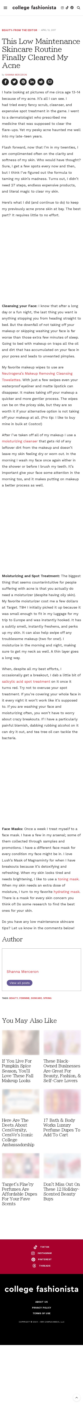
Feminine (24, 998)
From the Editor (25, 30)
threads (44, 1265)
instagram (45, 1253)
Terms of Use (42, 1313)
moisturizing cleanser (20, 441)
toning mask (68, 879)
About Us (41, 1302)
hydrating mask (66, 892)
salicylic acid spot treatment (26, 681)
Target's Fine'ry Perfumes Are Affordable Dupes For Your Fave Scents (19, 1194)
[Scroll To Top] (76, 1397)
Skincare (36, 998)
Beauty (7, 30)
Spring (47, 998)
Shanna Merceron (16, 75)
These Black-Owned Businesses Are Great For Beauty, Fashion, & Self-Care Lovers (62, 1071)
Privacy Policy (41, 1307)
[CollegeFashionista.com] (34, 7)
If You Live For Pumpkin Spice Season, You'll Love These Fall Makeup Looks (17, 1071)
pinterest (45, 1259)
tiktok (44, 1247)
